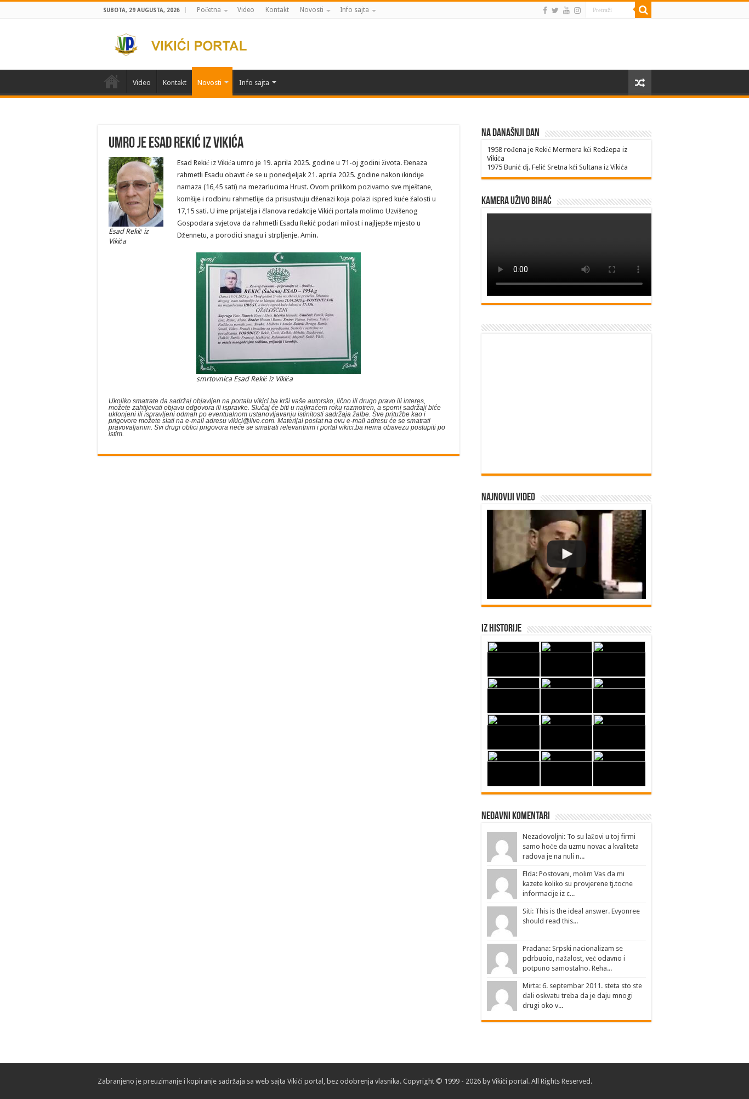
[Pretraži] (643, 10)
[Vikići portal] (187, 43)
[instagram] (577, 10)
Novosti (312, 10)
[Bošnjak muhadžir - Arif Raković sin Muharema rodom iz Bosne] (566, 554)
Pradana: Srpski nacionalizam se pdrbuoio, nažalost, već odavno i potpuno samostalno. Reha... (574, 958)
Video (245, 10)
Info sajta (354, 10)
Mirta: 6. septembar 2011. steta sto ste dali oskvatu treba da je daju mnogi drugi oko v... (582, 996)
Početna (209, 10)
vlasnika (387, 1081)
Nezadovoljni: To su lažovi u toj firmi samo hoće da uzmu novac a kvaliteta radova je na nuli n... (581, 846)
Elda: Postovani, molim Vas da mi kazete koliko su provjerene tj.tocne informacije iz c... (578, 884)
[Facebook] (545, 10)
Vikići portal (305, 1081)
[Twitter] (555, 10)
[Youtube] (566, 10)
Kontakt (277, 10)
